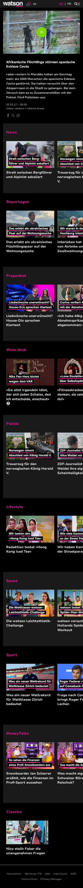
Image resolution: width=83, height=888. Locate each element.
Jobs (47, 874)
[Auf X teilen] (13, 115)
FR (69, 4)
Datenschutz (29, 879)
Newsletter (14, 874)
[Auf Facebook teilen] (8, 115)
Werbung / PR (33, 874)
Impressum (60, 874)
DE (61, 4)
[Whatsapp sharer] (18, 115)
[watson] (13, 4)
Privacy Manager (51, 879)
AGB (73, 874)
